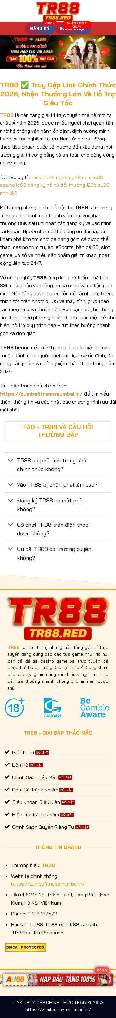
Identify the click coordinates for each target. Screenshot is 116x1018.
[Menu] (8, 10)
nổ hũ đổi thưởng (66, 185)
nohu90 (8, 193)
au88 (104, 185)
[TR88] (58, 11)
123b (91, 185)
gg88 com (80, 177)
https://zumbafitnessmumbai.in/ (41, 394)
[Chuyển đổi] (11, 461)
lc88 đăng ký (30, 185)
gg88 (62, 177)
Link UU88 (43, 177)
